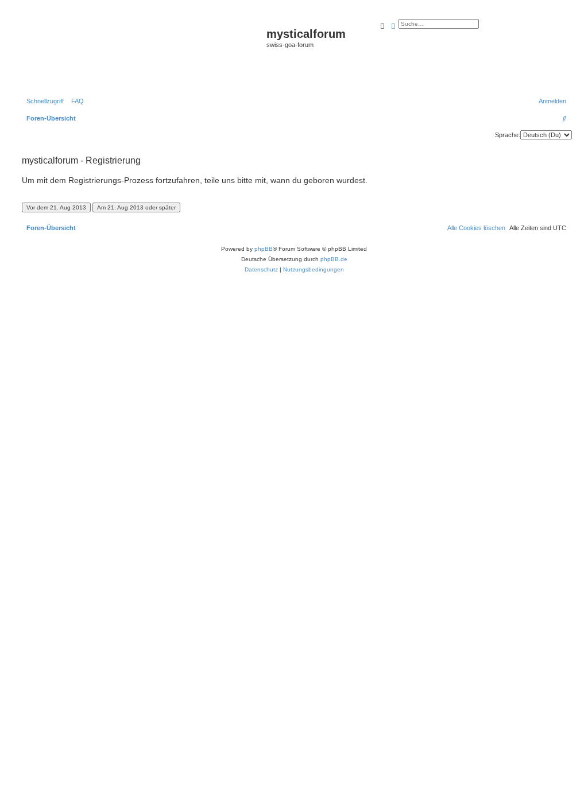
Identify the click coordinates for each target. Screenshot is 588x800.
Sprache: (507, 134)
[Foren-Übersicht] (142, 52)
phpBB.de (333, 259)
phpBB (263, 249)
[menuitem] (75, 101)
